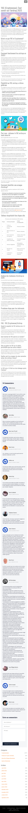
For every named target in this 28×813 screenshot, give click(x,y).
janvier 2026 (4, 786)
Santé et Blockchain (6, 761)
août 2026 (4, 768)
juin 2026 (4, 773)
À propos (4, 808)
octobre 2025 (5, 794)
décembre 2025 (5, 789)
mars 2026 (4, 781)
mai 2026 (4, 776)
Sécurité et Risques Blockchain (8, 758)
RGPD (11, 809)
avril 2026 (4, 778)
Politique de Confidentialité (21, 808)
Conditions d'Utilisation (11, 808)
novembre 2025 (5, 792)
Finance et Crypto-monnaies (8, 755)
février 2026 (4, 784)
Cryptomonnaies (5, 752)
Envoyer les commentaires (11, 743)
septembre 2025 (5, 797)
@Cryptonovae (18, 210)
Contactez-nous (15, 809)
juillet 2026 (4, 770)
